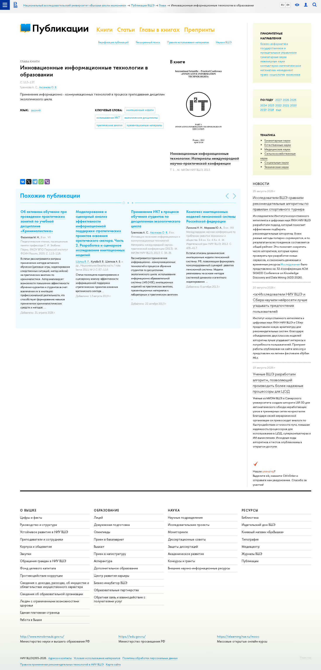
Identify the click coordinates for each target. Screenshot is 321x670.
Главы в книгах (159, 29)
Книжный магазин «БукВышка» (263, 532)
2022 (278, 105)
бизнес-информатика (274, 44)
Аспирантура (103, 561)
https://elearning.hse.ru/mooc (238, 636)
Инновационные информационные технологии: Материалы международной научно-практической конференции (204, 158)
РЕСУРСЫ (250, 510)
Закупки (25, 554)
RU (282, 4)
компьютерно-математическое (280, 65)
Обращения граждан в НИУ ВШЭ (43, 561)
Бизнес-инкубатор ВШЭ (110, 583)
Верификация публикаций (113, 42)
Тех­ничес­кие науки (276, 167)
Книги (104, 29)
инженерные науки (272, 61)
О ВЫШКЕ (28, 510)
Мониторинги (178, 532)
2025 (293, 100)
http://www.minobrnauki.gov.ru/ (42, 636)
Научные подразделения (185, 517)
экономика (293, 74)
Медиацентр (251, 546)
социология (277, 74)
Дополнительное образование (116, 568)
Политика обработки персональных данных (150, 658)
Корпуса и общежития (36, 546)
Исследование (290, 264)
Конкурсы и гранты (181, 561)
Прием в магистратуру (110, 554)
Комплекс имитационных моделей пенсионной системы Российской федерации (211, 216)
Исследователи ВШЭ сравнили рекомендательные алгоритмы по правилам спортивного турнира (281, 203)
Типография (250, 539)
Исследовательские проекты (188, 525)
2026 (286, 100)
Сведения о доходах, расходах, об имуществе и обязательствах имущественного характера (54, 585)
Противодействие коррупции (41, 575)
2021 (286, 105)
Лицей (98, 517)
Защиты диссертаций (183, 546)
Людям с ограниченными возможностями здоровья (49, 603)
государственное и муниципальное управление (278, 50)
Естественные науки (277, 145)
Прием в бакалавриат (109, 539)
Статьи (126, 29)
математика (268, 70)
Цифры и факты (31, 517)
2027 (278, 100)
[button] (124, 203)
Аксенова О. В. (48, 87)
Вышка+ (99, 546)
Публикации (60, 28)
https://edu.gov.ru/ (132, 636)
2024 (263, 105)
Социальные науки (276, 162)
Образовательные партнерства (116, 590)
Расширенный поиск (148, 42)
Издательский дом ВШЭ (258, 525)
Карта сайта (113, 664)
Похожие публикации (50, 195)
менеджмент (285, 70)
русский (36, 110)
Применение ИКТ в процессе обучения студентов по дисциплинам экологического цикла (155, 218)
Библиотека (250, 517)
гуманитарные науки (273, 57)
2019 (263, 110)
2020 (293, 105)
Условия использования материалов (97, 658)
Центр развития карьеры (111, 575)
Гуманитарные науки (277, 140)
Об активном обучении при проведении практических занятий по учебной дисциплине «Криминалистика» (44, 221)
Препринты (199, 29)
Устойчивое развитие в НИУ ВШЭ (44, 532)
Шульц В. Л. (83, 261)
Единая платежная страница (40, 612)
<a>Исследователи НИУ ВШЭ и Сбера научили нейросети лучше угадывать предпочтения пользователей (280, 303)
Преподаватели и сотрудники (41, 539)
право (264, 74)
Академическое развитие (186, 554)
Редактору (305, 657)
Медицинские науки (277, 149)
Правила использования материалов (188, 42)
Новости (261, 183)
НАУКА (174, 510)
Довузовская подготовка (112, 525)
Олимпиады (102, 532)
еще (278, 110)
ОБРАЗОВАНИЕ (106, 510)
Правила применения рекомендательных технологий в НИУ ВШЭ (62, 664)
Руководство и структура (38, 525)
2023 (271, 105)
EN (287, 4)
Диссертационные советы (187, 539)
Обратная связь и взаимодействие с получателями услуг (119, 599)
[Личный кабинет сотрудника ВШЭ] (305, 5)
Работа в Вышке (31, 620)
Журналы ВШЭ (252, 554)
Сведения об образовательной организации (51, 594)
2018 (271, 110)
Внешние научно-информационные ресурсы (199, 568)
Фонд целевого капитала (38, 568)
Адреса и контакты (60, 658)
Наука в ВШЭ (223, 42)
